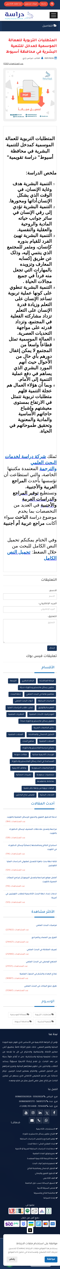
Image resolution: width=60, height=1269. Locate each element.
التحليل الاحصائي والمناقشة (41, 735)
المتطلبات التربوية (43, 1015)
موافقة (51, 1259)
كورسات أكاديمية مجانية (43, 755)
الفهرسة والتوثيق (46, 708)
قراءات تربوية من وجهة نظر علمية (39, 788)
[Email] (32, 1120)
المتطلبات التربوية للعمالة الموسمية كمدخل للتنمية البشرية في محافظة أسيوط (31, 46)
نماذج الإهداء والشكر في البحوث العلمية (38, 974)
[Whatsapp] (46, 1120)
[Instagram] (33, 1112)
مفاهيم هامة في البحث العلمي (40, 694)
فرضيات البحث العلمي (46, 925)
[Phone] (39, 1120)
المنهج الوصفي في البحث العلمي (41, 962)
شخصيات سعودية (45, 775)
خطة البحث (15, 694)
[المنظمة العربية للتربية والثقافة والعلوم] (27, 1211)
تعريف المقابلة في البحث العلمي (42, 950)
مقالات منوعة (20, 755)
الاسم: (53, 591)
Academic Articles (45, 782)
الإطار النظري (28, 681)
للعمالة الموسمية (18, 1015)
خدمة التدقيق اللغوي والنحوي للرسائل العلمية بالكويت (32, 817)
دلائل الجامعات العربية (44, 728)
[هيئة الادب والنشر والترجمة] (16, 1211)
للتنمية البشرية (45, 1022)
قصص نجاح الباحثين (25, 795)
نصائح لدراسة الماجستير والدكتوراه (38, 748)
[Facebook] (54, 1112)
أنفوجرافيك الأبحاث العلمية (41, 714)
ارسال (52, 648)
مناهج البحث (28, 741)
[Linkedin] (40, 1112)
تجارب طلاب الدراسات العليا (20, 708)
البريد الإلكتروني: (47, 603)
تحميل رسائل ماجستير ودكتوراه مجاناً (37, 721)
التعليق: (52, 616)
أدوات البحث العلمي (24, 701)
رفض (12, 1259)
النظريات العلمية (16, 714)
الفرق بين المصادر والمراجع (44, 938)
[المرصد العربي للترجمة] (34, 1211)
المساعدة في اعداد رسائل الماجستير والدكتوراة (33, 761)
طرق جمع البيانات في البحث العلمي (40, 986)
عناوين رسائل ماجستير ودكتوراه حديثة (37, 688)
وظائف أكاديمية (19, 768)
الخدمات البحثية (47, 795)
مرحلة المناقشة (47, 681)
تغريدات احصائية (23, 775)
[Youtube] (26, 1112)
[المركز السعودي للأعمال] (42, 1211)
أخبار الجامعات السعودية (43, 768)
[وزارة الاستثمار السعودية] (49, 1211)
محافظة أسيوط (22, 1022)
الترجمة (13, 681)
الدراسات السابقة (46, 701)
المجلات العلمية (15, 735)
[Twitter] (47, 1112)
